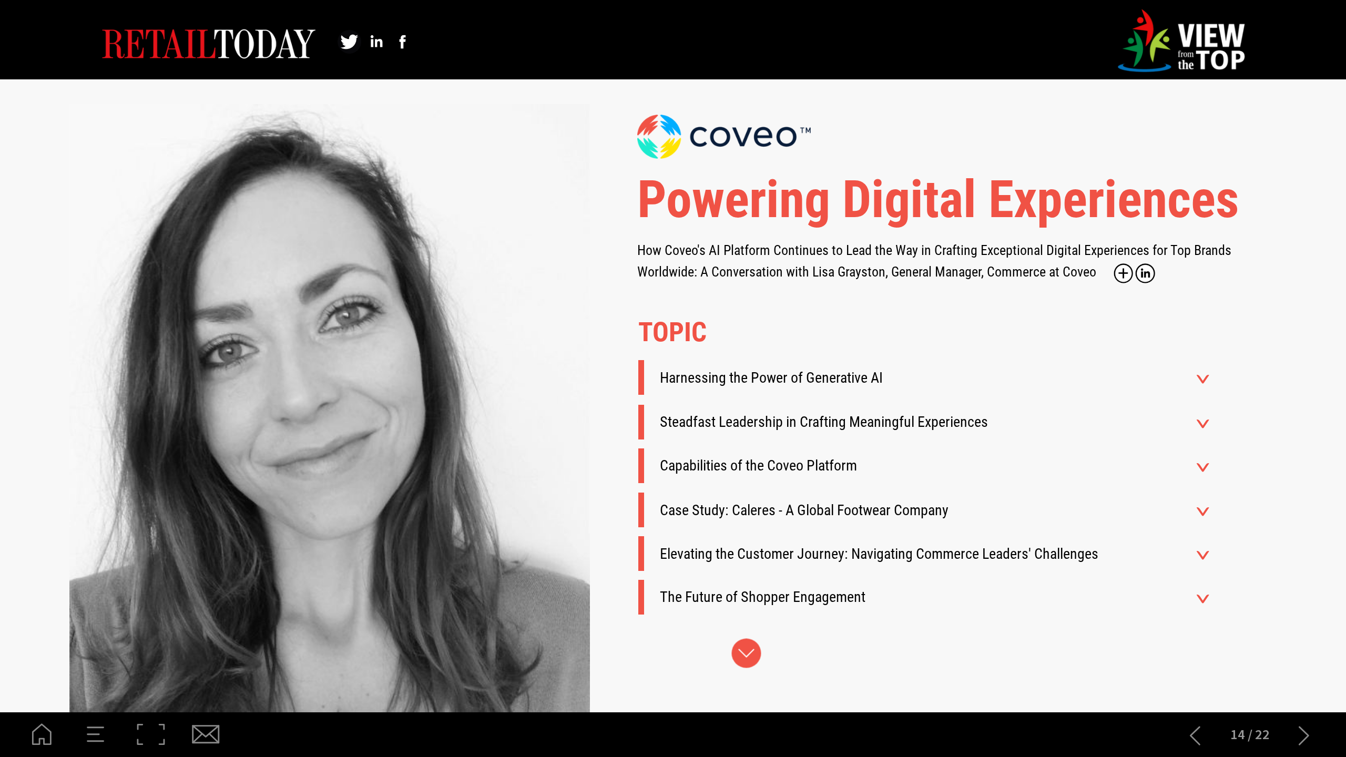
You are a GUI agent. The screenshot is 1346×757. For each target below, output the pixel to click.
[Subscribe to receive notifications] (204, 734)
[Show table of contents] (96, 734)
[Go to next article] (1304, 734)
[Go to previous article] (1195, 734)
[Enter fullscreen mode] (150, 734)
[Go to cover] (41, 734)
